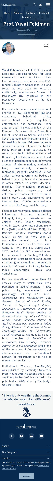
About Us (18, 13)
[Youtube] (41, 436)
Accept (26, 476)
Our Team (30, 13)
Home (7, 13)
